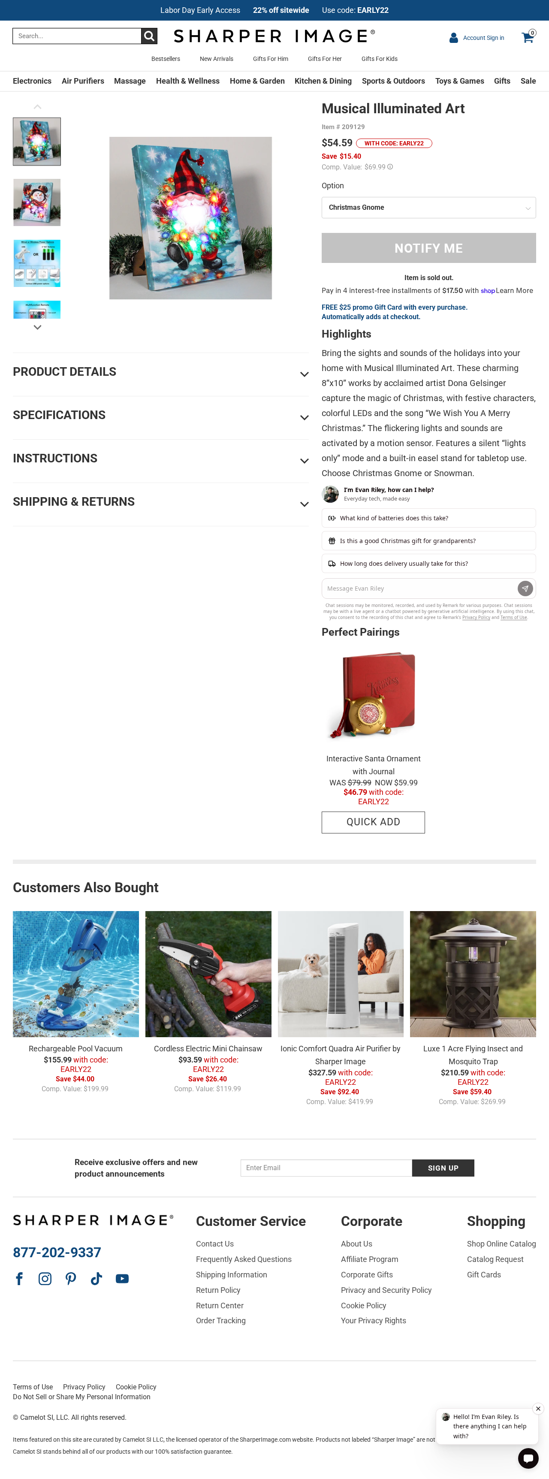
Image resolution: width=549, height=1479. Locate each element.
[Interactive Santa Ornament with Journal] (373, 695)
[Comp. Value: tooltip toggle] (390, 166)
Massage (130, 80)
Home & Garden (257, 80)
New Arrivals (216, 58)
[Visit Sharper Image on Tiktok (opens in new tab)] (96, 1278)
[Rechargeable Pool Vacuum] (76, 974)
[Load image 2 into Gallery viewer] (37, 202)
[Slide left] (37, 109)
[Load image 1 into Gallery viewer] (37, 142)
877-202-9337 (57, 1252)
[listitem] (274, 10)
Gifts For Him (270, 58)
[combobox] (85, 36)
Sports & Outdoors (393, 80)
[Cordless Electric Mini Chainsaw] (208, 974)
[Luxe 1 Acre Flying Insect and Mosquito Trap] (473, 974)
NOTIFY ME (429, 248)
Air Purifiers (83, 80)
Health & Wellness (188, 80)
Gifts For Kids (380, 58)
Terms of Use (33, 1387)
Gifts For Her (325, 58)
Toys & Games (459, 80)
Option (333, 185)
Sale (528, 80)
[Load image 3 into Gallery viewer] (37, 263)
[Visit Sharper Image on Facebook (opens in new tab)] (19, 1278)
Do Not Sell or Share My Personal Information (82, 1397)
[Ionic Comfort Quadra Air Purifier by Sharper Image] (341, 974)
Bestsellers (165, 58)
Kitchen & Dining (323, 80)
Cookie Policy (136, 1387)
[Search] (149, 36)
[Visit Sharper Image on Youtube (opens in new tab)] (122, 1278)
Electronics (32, 80)
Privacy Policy (84, 1387)
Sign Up (443, 1168)
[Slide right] (37, 328)
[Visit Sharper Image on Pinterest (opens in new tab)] (70, 1278)
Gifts (502, 80)
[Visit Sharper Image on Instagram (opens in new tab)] (45, 1278)
